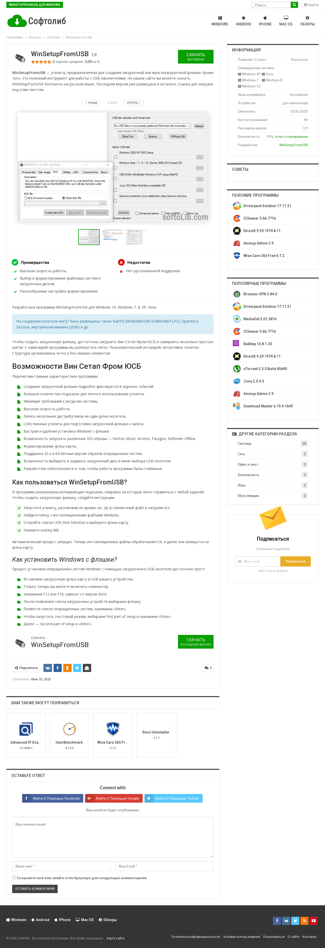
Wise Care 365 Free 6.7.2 (263, 256)
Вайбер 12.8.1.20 (257, 344)
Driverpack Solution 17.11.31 (267, 206)
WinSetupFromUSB (293, 145)
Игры (242, 485)
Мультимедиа (248, 496)
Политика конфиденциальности (195, 937)
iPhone (265, 24)
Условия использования (241, 937)
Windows (220, 24)
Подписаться (295, 561)
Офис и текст (248, 464)
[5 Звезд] (49, 62)
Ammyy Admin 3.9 (258, 243)
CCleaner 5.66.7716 (259, 218)
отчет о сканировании (291, 136)
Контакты (309, 937)
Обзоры (307, 24)
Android (243, 24)
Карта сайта (115, 938)
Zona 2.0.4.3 (253, 381)
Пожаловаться (274, 937)
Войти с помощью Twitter (177, 798)
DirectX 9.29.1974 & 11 (262, 231)
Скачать (196, 56)
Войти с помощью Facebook (56, 798)
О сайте (293, 937)
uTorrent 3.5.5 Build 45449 (265, 369)
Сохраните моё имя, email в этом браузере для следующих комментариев (82, 878)
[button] (114, 237)
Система (244, 443)
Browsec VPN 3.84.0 (260, 294)
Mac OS (285, 24)
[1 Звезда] (33, 62)
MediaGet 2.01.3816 (260, 319)
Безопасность (248, 475)
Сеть (241, 454)
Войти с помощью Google (117, 798)
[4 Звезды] (45, 62)
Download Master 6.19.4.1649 (268, 406)
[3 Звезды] (41, 62)
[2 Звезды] (37, 62)
